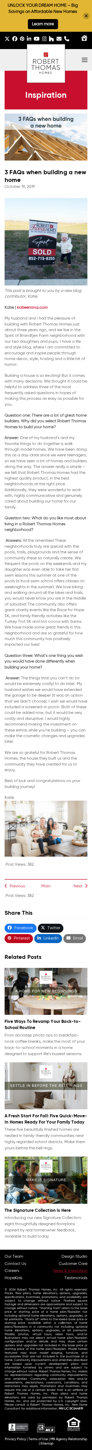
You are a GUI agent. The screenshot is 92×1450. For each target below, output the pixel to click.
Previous (17, 886)
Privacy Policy (15, 1439)
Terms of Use (38, 1439)
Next (78, 886)
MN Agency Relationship (68, 1439)
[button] (84, 60)
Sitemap (46, 1443)
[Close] (86, 16)
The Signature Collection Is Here (38, 1210)
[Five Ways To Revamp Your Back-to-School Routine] (46, 991)
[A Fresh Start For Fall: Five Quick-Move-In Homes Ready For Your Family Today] (46, 1086)
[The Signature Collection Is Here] (46, 1180)
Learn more (43, 24)
